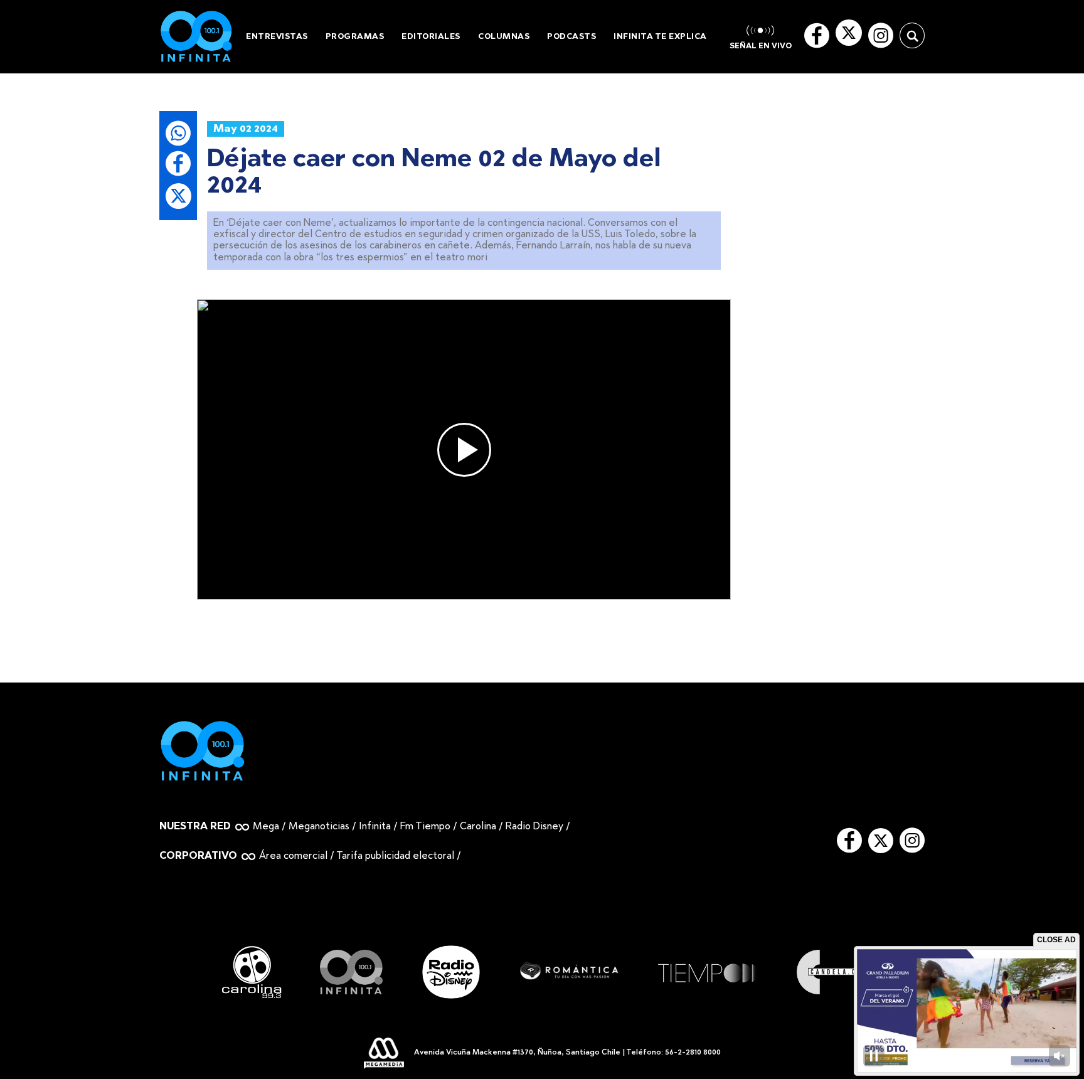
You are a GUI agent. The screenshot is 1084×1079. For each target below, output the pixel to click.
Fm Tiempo (425, 827)
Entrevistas (277, 37)
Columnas (503, 37)
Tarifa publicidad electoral (395, 856)
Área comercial (293, 856)
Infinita (375, 827)
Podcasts (571, 37)
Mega (266, 827)
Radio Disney (534, 827)
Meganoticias (319, 827)
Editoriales (430, 37)
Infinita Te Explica (660, 37)
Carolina (478, 827)
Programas (355, 37)
